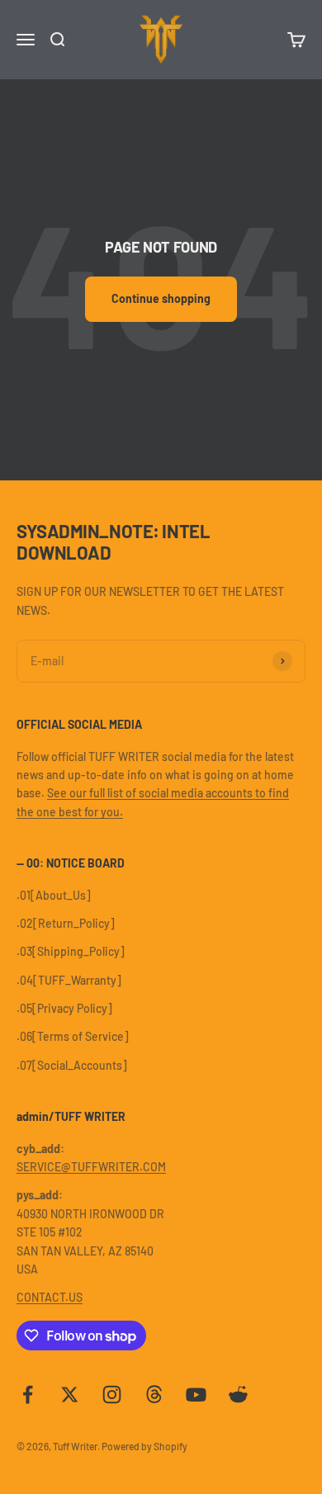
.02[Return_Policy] (66, 923)
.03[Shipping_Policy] (71, 951)
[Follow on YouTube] (196, 1394)
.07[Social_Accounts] (72, 1065)
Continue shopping (161, 298)
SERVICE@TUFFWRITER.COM (91, 1167)
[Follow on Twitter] (70, 1394)
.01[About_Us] (54, 895)
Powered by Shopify (144, 1446)
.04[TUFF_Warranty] (69, 980)
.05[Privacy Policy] (64, 1008)
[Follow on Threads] (154, 1394)
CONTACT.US (50, 1297)
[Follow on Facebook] (28, 1394)
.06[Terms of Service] (73, 1036)
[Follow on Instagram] (112, 1394)
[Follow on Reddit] (238, 1394)
